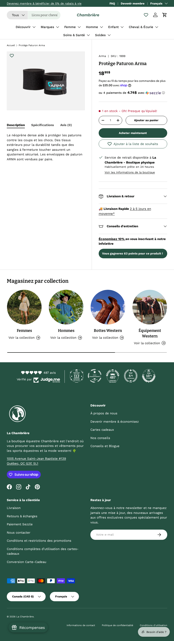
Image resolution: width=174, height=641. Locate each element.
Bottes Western (108, 330)
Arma (102, 56)
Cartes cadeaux (102, 430)
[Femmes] (24, 307)
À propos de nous (103, 413)
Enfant (113, 27)
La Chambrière (25, 616)
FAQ (112, 3)
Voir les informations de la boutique (130, 172)
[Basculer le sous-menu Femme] (79, 27)
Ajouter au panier (146, 120)
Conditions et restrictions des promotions (39, 541)
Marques (47, 27)
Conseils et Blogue (104, 446)
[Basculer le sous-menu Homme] (101, 27)
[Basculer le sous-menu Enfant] (122, 27)
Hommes (66, 330)
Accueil (11, 45)
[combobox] (33, 15)
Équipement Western (150, 333)
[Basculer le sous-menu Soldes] (109, 35)
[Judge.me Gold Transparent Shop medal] (94, 376)
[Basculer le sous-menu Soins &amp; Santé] (88, 35)
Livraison (14, 508)
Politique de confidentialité (117, 625)
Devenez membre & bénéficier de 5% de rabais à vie (44, 3)
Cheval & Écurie (141, 27)
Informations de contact (81, 625)
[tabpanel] (46, 147)
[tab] (16, 125)
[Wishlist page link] (146, 15)
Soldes (100, 35)
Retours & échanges (22, 516)
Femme (70, 27)
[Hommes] (66, 307)
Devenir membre (133, 3)
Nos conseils (100, 438)
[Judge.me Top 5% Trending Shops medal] (131, 376)
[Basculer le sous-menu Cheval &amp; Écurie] (156, 27)
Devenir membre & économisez (114, 422)
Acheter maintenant (133, 133)
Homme (92, 27)
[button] (164, 15)
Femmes (24, 330)
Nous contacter (18, 532)
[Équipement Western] (149, 307)
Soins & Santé (74, 35)
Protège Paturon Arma (32, 45)
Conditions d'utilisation (153, 625)
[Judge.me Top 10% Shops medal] (149, 376)
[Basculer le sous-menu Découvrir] (33, 27)
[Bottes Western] (108, 307)
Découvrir (23, 27)
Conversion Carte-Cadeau (26, 562)
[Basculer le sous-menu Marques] (57, 27)
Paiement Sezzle (20, 524)
